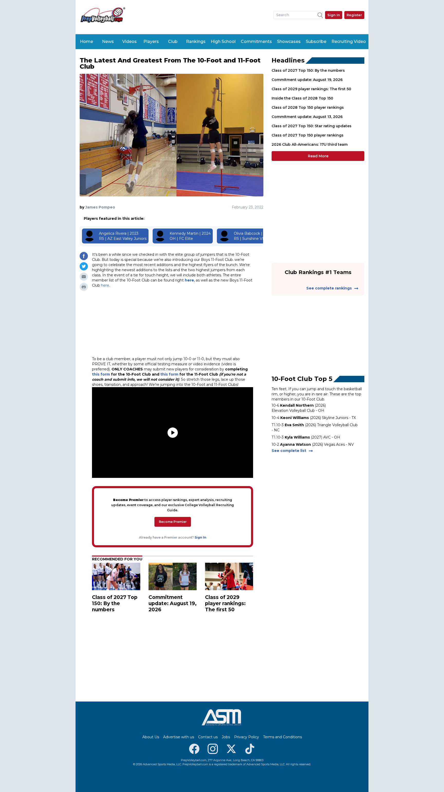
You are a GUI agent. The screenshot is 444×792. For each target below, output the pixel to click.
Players (151, 41)
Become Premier (173, 522)
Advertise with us (178, 737)
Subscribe (316, 41)
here (189, 280)
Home (86, 41)
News (108, 41)
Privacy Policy (246, 737)
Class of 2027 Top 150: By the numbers (308, 70)
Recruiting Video (348, 41)
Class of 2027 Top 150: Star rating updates (311, 126)
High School (223, 41)
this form (101, 374)
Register (354, 15)
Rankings (196, 41)
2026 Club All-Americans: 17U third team (310, 144)
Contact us (208, 737)
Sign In (333, 15)
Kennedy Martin (184, 233)
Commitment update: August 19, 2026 (307, 79)
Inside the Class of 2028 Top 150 (302, 98)
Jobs (226, 737)
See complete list (289, 450)
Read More (318, 156)
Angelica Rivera (112, 233)
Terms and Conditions (282, 737)
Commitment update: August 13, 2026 (307, 116)
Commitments (256, 41)
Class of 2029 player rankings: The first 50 (311, 89)
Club (173, 41)
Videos (129, 41)
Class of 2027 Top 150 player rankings (308, 135)
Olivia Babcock (247, 233)
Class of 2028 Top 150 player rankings (308, 107)
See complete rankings (329, 288)
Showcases (289, 41)
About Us (150, 737)
